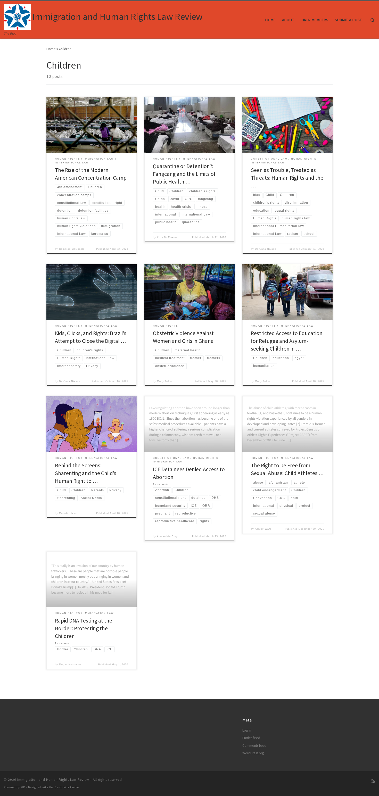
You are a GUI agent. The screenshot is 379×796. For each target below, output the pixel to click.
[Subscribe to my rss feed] (373, 781)
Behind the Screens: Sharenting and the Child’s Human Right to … (85, 473)
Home (51, 48)
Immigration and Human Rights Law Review (53, 779)
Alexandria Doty (167, 536)
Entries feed (251, 738)
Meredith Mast (68, 513)
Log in (246, 730)
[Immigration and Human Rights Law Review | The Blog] (17, 16)
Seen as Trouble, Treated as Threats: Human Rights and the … (287, 178)
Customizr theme (66, 787)
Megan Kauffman (70, 664)
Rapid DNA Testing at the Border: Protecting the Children (83, 628)
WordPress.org (253, 753)
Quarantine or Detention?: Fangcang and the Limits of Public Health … (184, 174)
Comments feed (254, 745)
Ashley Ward (263, 529)
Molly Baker (164, 381)
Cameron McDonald (72, 249)
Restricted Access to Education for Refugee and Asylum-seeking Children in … (287, 341)
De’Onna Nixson (265, 249)
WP (23, 787)
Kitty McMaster (167, 237)
